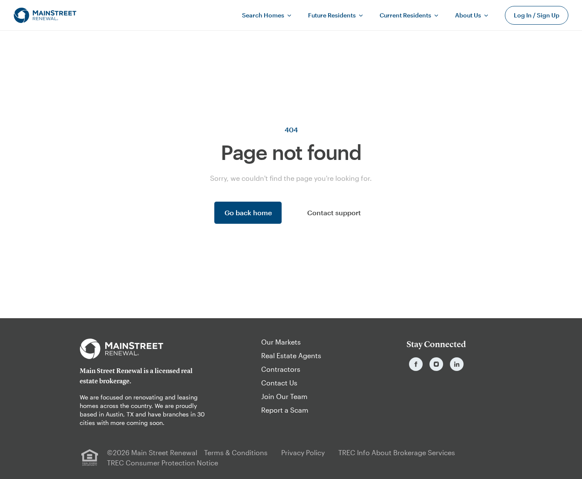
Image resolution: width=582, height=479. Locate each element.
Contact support (334, 212)
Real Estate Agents (291, 355)
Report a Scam (284, 410)
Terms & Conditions (236, 452)
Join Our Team (284, 396)
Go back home (248, 212)
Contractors (280, 369)
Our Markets (281, 342)
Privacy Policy (303, 452)
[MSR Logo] (145, 349)
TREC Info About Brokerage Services (396, 452)
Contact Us (279, 383)
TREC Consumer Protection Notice (162, 463)
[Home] (45, 15)
